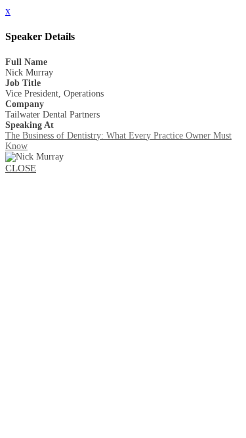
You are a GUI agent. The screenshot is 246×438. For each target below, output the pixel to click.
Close (20, 168)
